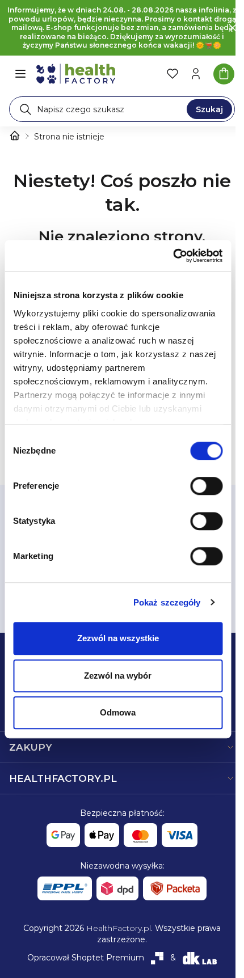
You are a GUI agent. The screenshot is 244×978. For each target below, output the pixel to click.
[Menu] (20, 73)
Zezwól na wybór (118, 675)
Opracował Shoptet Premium (85, 957)
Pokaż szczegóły (167, 602)
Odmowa (118, 712)
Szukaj (209, 109)
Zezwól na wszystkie (118, 638)
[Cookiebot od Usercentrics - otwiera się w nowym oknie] (172, 255)
